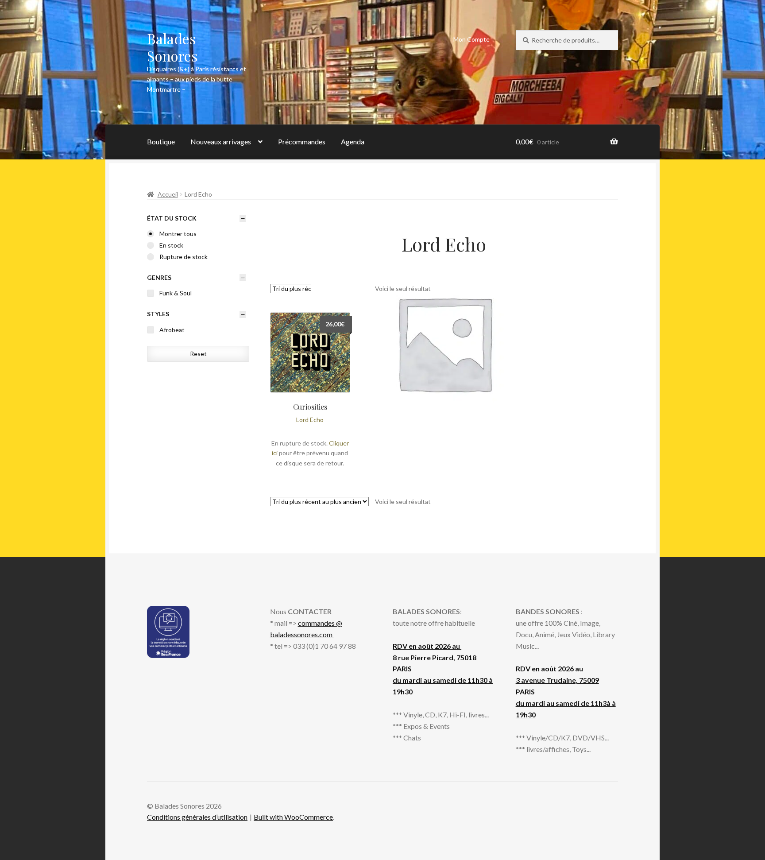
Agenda (352, 141)
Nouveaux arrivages (220, 141)
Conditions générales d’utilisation (197, 817)
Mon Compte (471, 39)
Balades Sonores (172, 47)
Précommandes (301, 141)
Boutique (161, 141)
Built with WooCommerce (293, 817)
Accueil (168, 194)
